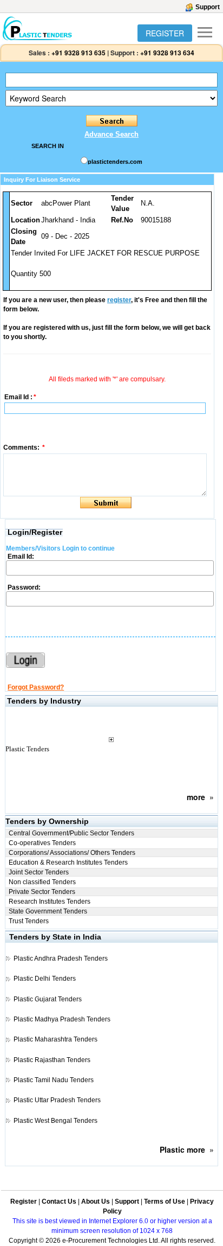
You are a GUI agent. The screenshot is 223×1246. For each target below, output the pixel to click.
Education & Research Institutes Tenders (68, 862)
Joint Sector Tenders (39, 872)
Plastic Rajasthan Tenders (52, 1060)
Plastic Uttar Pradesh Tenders (57, 1100)
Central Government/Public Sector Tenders (71, 833)
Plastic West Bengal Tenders (55, 1120)
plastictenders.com (115, 161)
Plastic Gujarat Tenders (48, 999)
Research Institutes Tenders (49, 901)
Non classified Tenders (42, 882)
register (119, 300)
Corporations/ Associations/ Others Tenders (72, 853)
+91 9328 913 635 (78, 52)
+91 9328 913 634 (167, 52)
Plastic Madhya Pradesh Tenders (62, 1019)
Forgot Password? (36, 687)
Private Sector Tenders (42, 892)
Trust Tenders (29, 921)
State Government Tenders (48, 911)
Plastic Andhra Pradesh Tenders (61, 958)
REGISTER (165, 33)
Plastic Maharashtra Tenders (55, 1039)
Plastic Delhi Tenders (45, 978)
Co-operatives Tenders (42, 843)
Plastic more (182, 1149)
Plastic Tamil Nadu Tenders (54, 1080)
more (196, 796)
